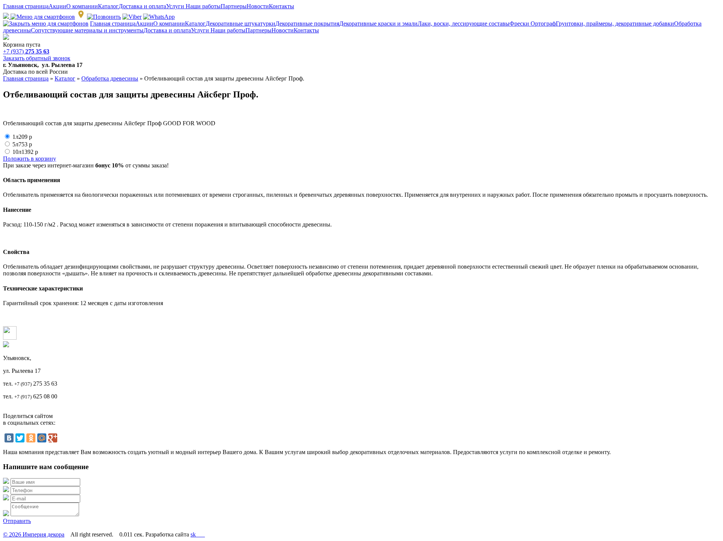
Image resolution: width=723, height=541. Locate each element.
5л (22, 144)
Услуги (176, 6)
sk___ (198, 534)
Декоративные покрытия (307, 23)
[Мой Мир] (41, 437)
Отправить (17, 521)
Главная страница (26, 6)
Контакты (281, 6)
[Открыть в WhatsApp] (159, 17)
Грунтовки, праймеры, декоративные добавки (615, 23)
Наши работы (203, 6)
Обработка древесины (109, 78)
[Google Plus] (52, 437)
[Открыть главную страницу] (6, 38)
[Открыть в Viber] (132, 17)
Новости (258, 6)
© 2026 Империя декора (33, 534)
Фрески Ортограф (532, 23)
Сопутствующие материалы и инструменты (87, 30)
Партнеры (234, 6)
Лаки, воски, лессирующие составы (463, 23)
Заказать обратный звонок (36, 58)
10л (25, 152)
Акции (57, 6)
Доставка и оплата (142, 6)
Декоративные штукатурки (240, 23)
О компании (82, 6)
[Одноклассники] (30, 437)
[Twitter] (19, 437)
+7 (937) (26, 51)
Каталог (108, 6)
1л (22, 137)
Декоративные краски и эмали (378, 23)
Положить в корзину (29, 158)
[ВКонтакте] (9, 437)
